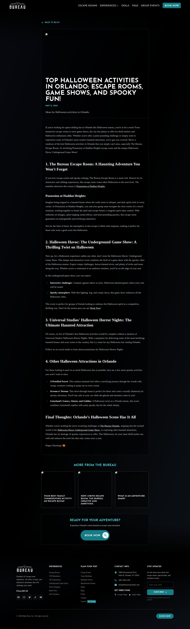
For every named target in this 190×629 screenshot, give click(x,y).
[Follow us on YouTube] (41, 597)
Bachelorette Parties (88, 583)
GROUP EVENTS (150, 6)
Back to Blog (52, 22)
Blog (82, 591)
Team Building (86, 576)
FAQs (83, 594)
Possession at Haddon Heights (91, 186)
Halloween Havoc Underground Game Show (79, 430)
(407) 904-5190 (124, 580)
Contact (83, 598)
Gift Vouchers (54, 594)
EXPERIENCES (108, 6)
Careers (88, 601)
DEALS (125, 6)
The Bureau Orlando (109, 426)
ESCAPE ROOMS (87, 6)
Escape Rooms (54, 572)
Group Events (86, 572)
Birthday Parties (87, 580)
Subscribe (159, 592)
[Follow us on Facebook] (18, 597)
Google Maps (122, 595)
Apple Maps (136, 595)
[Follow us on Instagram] (24, 597)
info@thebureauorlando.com (129, 585)
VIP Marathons (54, 576)
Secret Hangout (54, 587)
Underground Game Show (58, 583)
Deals (83, 587)
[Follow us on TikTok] (35, 597)
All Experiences (55, 580)
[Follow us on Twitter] (30, 597)
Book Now (95, 308)
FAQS (135, 6)
